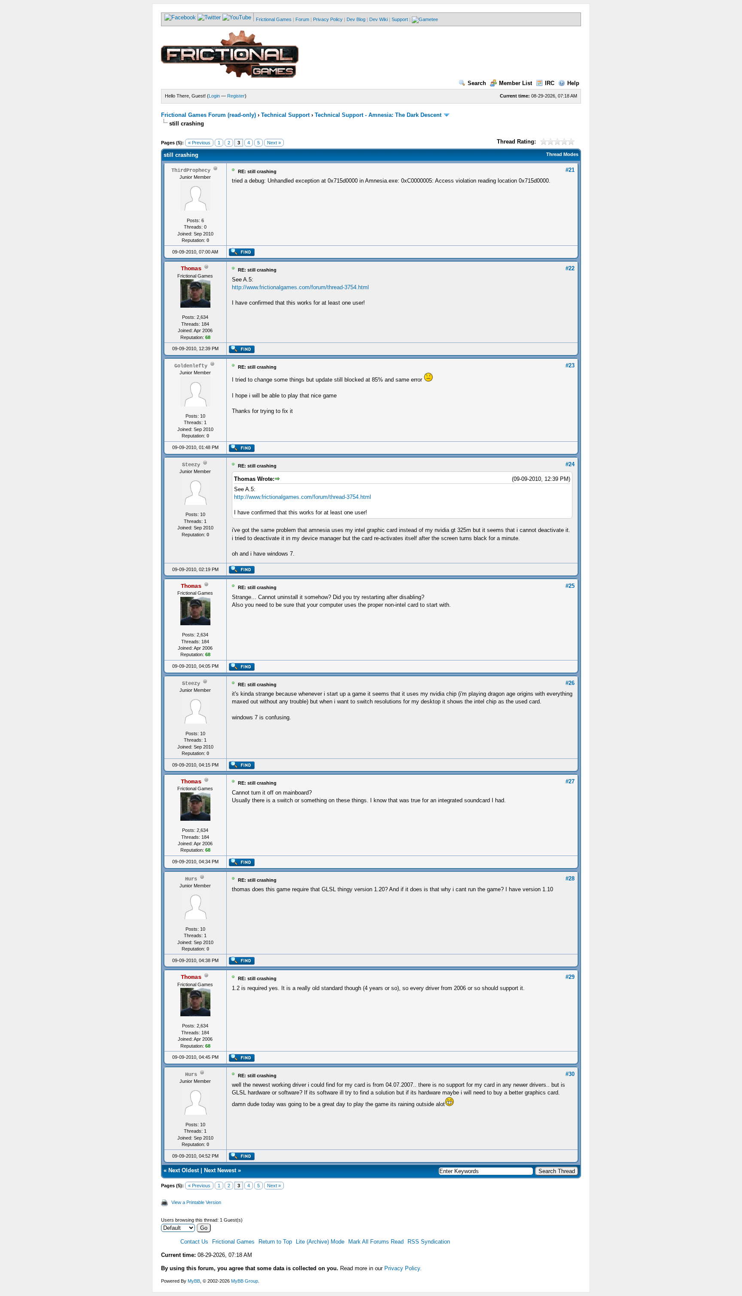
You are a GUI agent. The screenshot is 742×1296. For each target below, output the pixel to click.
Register (236, 95)
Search (477, 83)
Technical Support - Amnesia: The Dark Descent (378, 115)
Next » (274, 142)
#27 (570, 781)
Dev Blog (356, 19)
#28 (570, 878)
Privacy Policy (328, 19)
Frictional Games (274, 19)
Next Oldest (183, 1170)
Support (400, 19)
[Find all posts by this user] (241, 254)
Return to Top (275, 1241)
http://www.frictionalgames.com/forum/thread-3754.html (300, 287)
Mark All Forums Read (376, 1241)
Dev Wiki (378, 19)
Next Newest (220, 1170)
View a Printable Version (196, 1202)
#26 (570, 683)
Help (573, 83)
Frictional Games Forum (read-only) (208, 115)
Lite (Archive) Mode (320, 1241)
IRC (549, 83)
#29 (570, 977)
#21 (570, 170)
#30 (570, 1074)
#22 (570, 268)
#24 (570, 464)
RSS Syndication (428, 1241)
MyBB (194, 1281)
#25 (570, 586)
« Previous (199, 142)
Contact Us (194, 1241)
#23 (570, 365)
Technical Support (285, 115)
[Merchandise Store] (425, 19)
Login (214, 95)
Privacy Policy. (403, 1268)
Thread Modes (562, 154)
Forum (302, 19)
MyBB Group (244, 1281)
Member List (515, 83)
